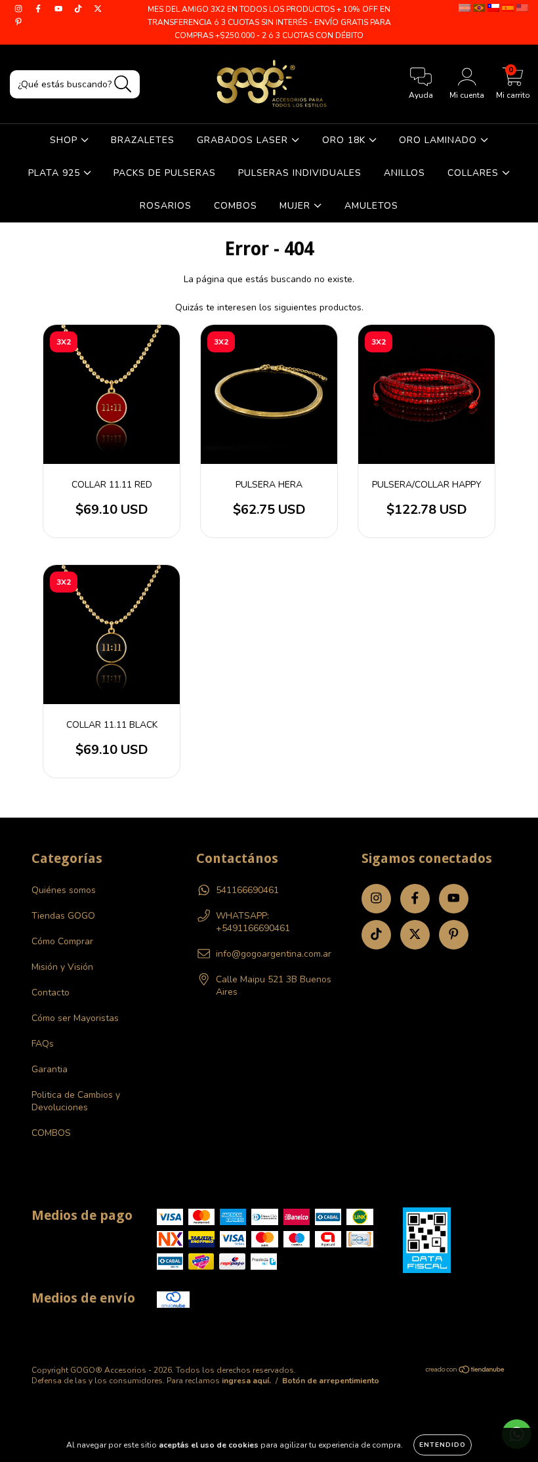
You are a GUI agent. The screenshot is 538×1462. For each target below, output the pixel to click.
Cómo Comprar (62, 941)
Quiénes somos (63, 890)
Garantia (49, 1069)
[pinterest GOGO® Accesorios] (18, 22)
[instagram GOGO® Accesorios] (20, 9)
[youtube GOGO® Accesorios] (60, 9)
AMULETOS (371, 205)
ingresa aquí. (246, 1380)
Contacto (50, 992)
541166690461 (247, 890)
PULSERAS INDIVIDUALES (300, 173)
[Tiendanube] (465, 1371)
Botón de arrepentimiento (330, 1380)
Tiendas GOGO (63, 915)
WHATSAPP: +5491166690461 (253, 921)
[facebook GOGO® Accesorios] (39, 9)
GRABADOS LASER (244, 140)
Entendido (442, 1445)
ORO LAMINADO (439, 140)
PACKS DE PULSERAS (165, 173)
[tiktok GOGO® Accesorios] (79, 9)
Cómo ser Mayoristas (75, 1018)
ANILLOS (404, 173)
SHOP (65, 140)
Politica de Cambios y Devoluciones (75, 1101)
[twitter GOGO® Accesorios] (97, 9)
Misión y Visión (62, 967)
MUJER (296, 205)
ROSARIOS (166, 205)
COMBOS (235, 205)
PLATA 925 (55, 173)
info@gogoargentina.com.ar (273, 954)
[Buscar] (123, 84)
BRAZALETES (143, 140)
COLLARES (474, 173)
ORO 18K (345, 140)
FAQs (42, 1043)
